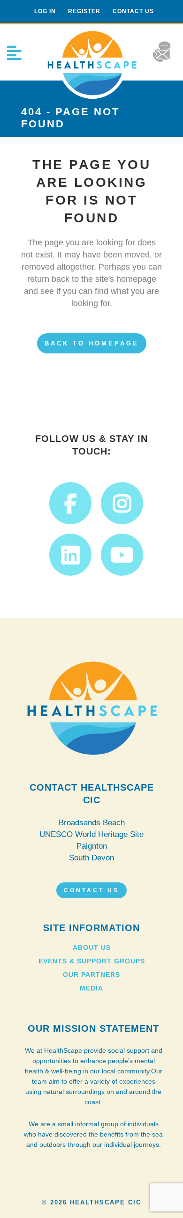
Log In (45, 11)
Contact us (133, 11)
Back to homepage (92, 343)
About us (92, 947)
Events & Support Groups (91, 961)
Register (84, 11)
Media (91, 988)
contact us (91, 890)
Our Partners (91, 974)
